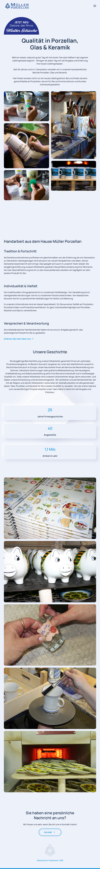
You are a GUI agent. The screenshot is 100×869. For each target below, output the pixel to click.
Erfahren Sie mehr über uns (17, 338)
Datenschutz (42, 860)
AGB (61, 860)
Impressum (53, 860)
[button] (94, 6)
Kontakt (48, 832)
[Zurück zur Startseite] (17, 6)
